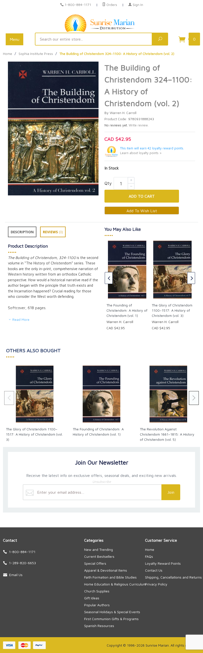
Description (22, 232)
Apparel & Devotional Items (105, 570)
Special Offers (95, 563)
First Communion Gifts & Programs (111, 619)
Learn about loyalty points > (141, 153)
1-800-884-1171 (78, 4)
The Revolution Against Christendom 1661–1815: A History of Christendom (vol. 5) (167, 434)
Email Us (16, 575)
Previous (109, 278)
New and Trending (98, 549)
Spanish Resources (99, 626)
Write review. (139, 125)
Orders (111, 4)
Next (191, 278)
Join (170, 492)
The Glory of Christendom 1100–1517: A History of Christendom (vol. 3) (172, 310)
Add (142, 196)
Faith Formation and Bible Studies (110, 577)
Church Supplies (96, 591)
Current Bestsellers (99, 556)
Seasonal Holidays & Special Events (112, 612)
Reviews (53, 232)
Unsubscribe (101, 482)
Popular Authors (97, 605)
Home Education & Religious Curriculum (115, 584)
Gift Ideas (91, 598)
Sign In (137, 4)
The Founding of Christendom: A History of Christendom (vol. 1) (126, 310)
